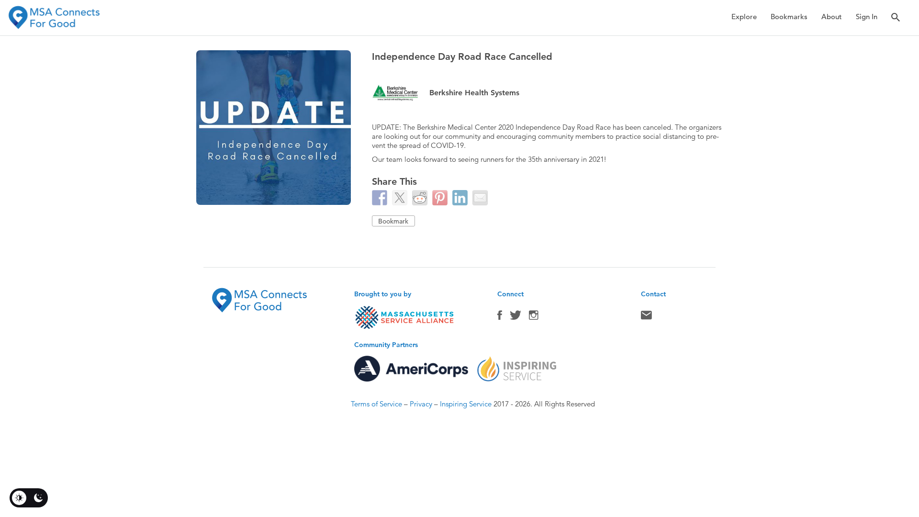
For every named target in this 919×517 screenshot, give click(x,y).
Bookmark (393, 221)
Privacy (421, 403)
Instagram (533, 317)
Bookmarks (789, 16)
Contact (646, 317)
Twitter (515, 317)
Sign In (866, 16)
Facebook (499, 317)
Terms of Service (376, 403)
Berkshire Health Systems (474, 92)
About (831, 16)
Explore (744, 16)
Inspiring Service (466, 403)
